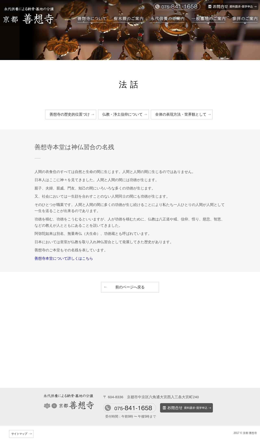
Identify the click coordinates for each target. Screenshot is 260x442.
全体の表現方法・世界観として (180, 114)
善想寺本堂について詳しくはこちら (64, 258)
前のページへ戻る (130, 287)
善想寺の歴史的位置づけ (70, 114)
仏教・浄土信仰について (122, 114)
